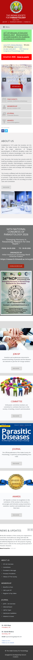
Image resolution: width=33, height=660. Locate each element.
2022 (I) (16, 47)
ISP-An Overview (8, 564)
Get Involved (16, 86)
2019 (10, 49)
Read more (16, 368)
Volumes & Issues (8, 616)
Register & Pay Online (9, 593)
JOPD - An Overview (9, 604)
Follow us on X (6, 640)
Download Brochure (16, 266)
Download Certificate (16, 22)
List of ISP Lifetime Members (12, 45)
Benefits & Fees (8, 587)
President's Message (9, 570)
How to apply (17, 57)
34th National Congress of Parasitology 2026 (15, 50)
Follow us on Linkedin (8, 643)
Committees (7, 567)
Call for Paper (7, 610)
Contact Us (27, 22)
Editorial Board (7, 607)
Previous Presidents (9, 573)
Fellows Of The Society (10, 577)
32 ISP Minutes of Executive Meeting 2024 (15, 33)
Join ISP (5, 22)
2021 (7, 49)
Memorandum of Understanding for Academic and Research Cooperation (16, 37)
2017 (14, 49)
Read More (6, 187)
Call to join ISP (7, 590)
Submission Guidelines (9, 613)
